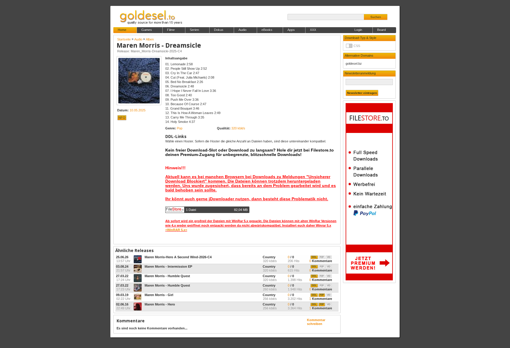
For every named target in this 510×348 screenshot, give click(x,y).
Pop (179, 128)
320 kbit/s (238, 128)
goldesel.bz (354, 63)
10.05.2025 (138, 110)
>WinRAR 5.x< (176, 230)
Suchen (375, 17)
